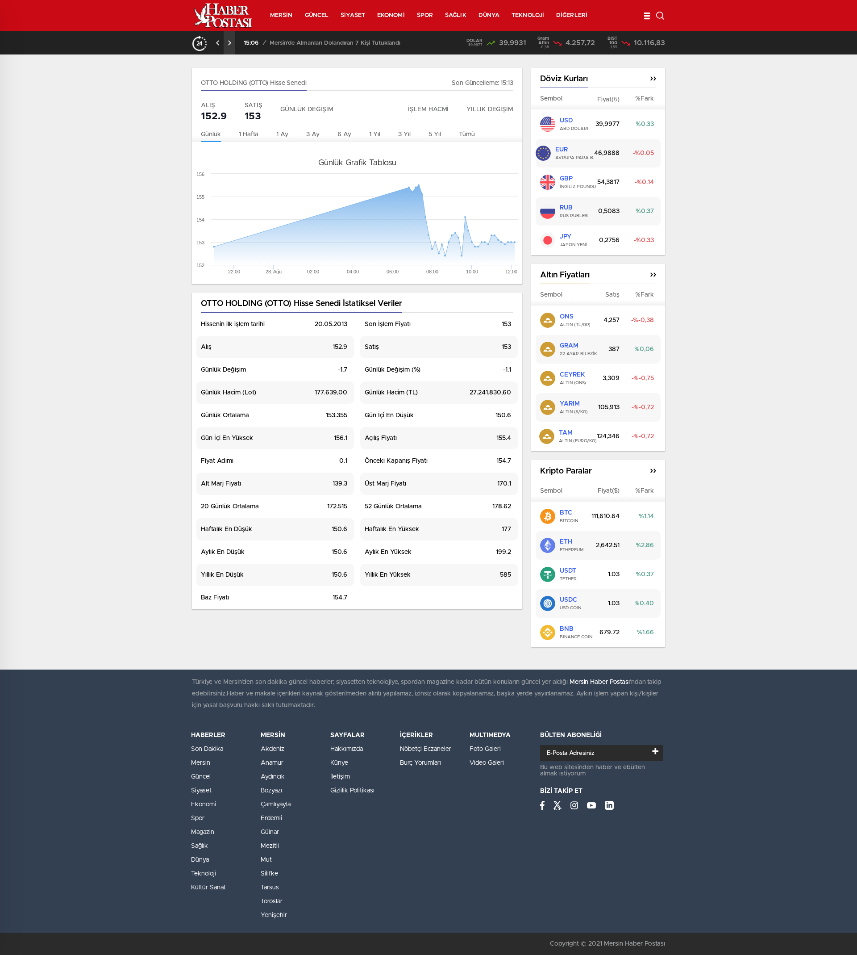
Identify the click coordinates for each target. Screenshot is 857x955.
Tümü (467, 134)
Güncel (201, 777)
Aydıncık (273, 777)
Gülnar (270, 832)
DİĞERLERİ (571, 15)
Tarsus (270, 887)
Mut (266, 860)
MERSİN (281, 15)
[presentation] (218, 42)
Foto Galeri (485, 749)
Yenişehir (274, 915)
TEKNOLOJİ (528, 15)
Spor (197, 818)
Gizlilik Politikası (352, 790)
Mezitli (270, 846)
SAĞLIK (455, 15)
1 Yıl (374, 134)
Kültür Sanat (208, 887)
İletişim (340, 777)
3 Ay (313, 134)
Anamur (272, 763)
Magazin (202, 832)
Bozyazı (271, 790)
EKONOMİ (391, 15)
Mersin (200, 763)
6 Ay (344, 134)
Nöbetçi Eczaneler (425, 749)
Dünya (200, 860)
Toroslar (272, 901)
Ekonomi (203, 804)
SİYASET (353, 15)
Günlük (211, 134)
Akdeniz (272, 749)
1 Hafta (248, 134)
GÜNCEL (317, 15)
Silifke (269, 874)
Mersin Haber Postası (600, 682)
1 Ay (282, 134)
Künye (339, 763)
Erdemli (271, 818)
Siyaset (201, 790)
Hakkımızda (346, 749)
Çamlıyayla (276, 804)
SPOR (425, 15)
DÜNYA (489, 15)
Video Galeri (487, 763)
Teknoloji (203, 874)
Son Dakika (207, 749)
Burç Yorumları (420, 763)
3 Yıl (404, 134)
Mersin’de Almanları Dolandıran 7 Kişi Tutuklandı (335, 43)
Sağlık (199, 846)
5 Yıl (434, 134)
